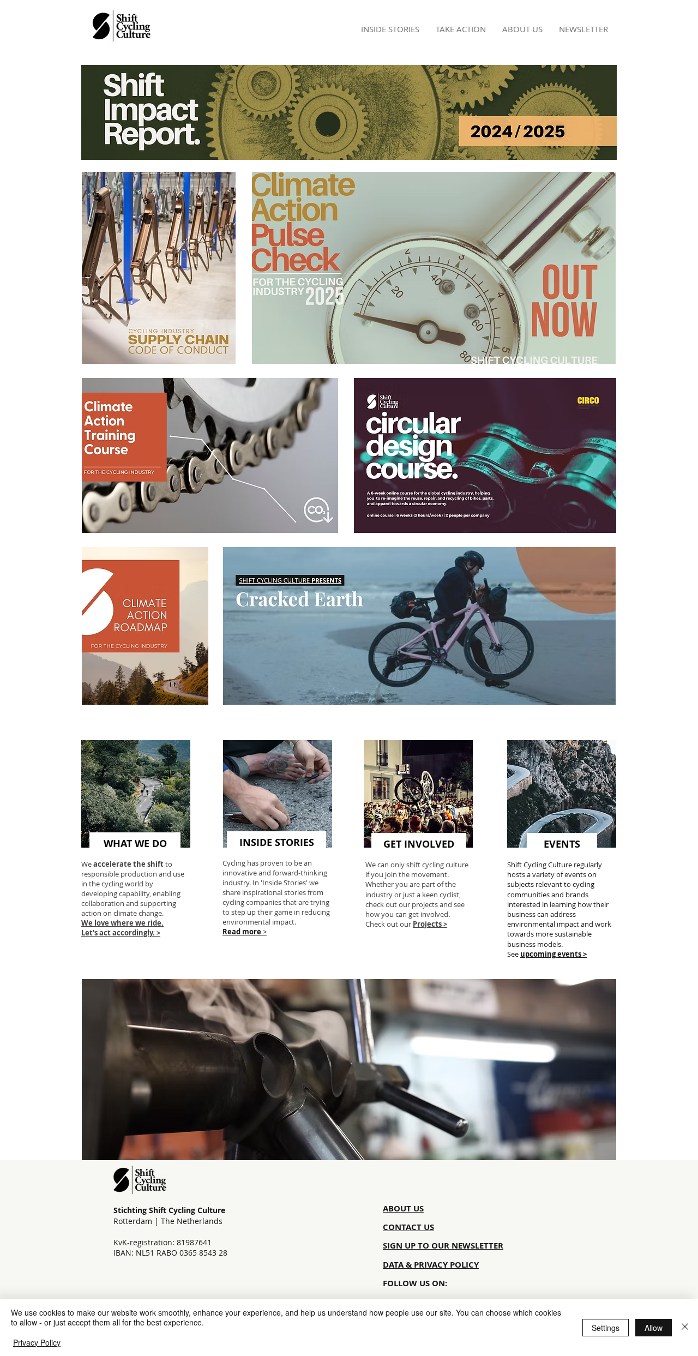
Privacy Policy (37, 1342)
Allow (654, 1327)
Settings (605, 1327)
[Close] (684, 1327)
